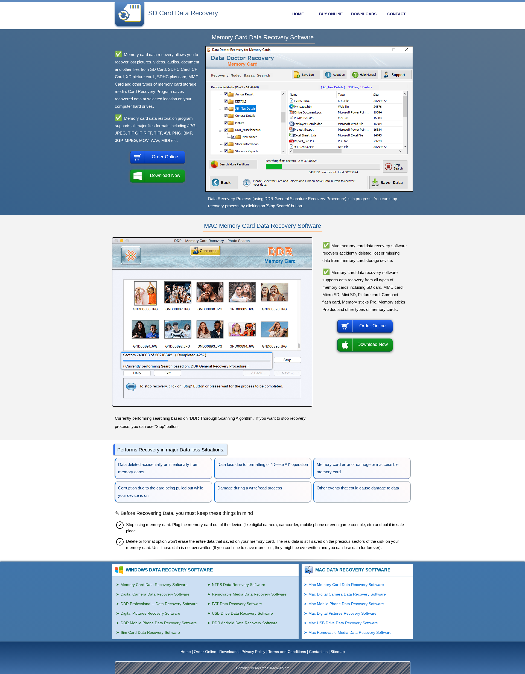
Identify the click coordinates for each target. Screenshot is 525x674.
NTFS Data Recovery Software (238, 584)
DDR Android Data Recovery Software (245, 623)
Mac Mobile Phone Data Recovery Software (346, 604)
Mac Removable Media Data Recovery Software (350, 632)
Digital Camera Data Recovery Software (155, 594)
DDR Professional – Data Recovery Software (159, 604)
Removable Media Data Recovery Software (249, 594)
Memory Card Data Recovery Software (263, 37)
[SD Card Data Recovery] (129, 21)
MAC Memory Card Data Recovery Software (262, 225)
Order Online (165, 156)
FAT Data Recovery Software (237, 604)
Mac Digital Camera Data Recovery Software (347, 594)
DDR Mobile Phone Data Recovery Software (159, 623)
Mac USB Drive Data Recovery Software (343, 623)
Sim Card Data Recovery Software (150, 632)
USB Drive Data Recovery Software (242, 613)
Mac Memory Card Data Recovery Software (346, 584)
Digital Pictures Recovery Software (150, 613)
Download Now (165, 175)
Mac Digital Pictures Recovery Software (342, 613)
